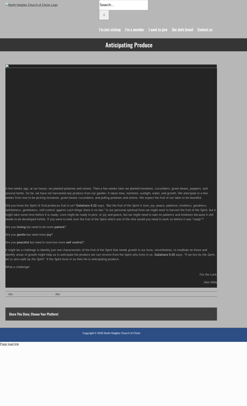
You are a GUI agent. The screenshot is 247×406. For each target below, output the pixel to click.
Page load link (9, 344)
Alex (10, 294)
